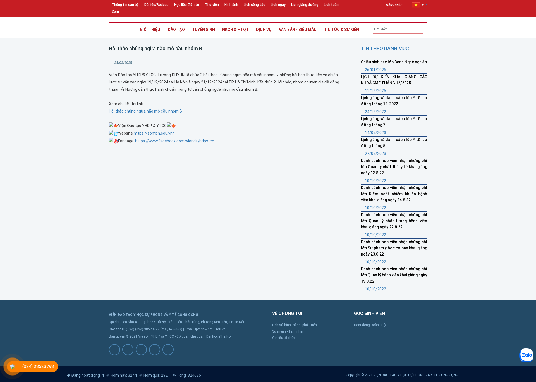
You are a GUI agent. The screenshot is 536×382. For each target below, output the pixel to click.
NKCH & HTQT (235, 29)
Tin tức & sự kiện (341, 29)
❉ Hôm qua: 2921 (154, 375)
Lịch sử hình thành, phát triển (294, 325)
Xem (115, 12)
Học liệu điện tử (186, 5)
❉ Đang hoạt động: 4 (85, 375)
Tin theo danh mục (385, 48)
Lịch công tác (254, 5)
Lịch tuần (331, 5)
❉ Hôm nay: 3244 (121, 375)
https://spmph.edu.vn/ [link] (154, 133)
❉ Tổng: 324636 (187, 375)
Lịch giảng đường (304, 5)
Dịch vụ (264, 29)
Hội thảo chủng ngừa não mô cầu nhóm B (145, 111)
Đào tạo (176, 29)
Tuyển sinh (203, 29)
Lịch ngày (278, 5)
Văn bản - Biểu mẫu (298, 29)
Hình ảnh (231, 5)
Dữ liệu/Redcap (156, 5)
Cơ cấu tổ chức (283, 338)
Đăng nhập (394, 4)
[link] (174, 141)
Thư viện (212, 5)
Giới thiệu (150, 29)
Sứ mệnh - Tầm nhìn (287, 331)
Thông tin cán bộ (125, 5)
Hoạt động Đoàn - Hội (370, 325)
